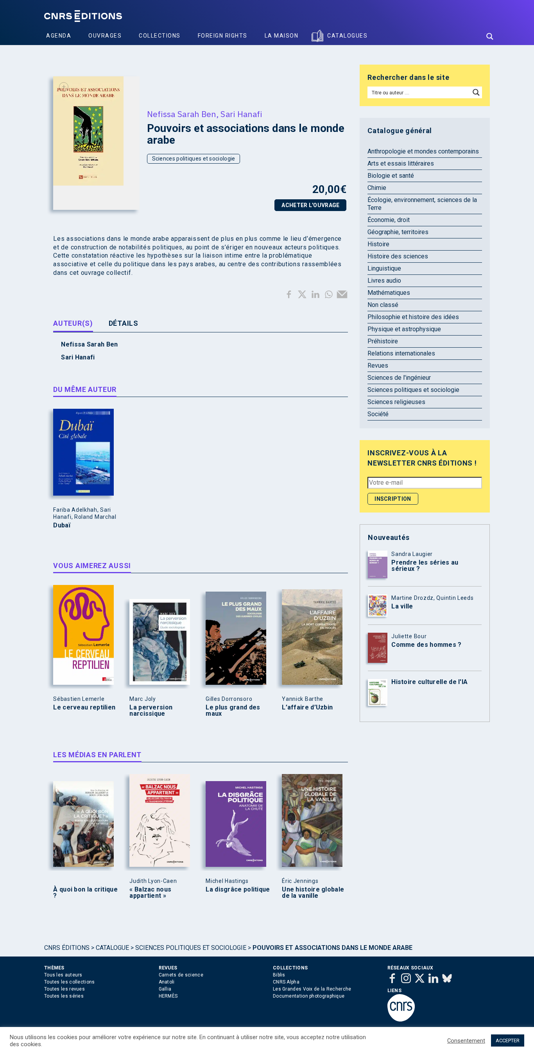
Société (378, 414)
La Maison (282, 35)
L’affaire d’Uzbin (307, 707)
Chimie (376, 187)
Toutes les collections (69, 982)
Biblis (279, 975)
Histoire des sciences (397, 256)
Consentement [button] (466, 1040)
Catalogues (347, 35)
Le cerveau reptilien (84, 707)
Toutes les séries (64, 996)
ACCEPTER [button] (508, 1040)
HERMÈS (168, 996)
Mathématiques (388, 292)
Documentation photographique (308, 996)
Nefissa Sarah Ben (181, 113)
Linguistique (384, 268)
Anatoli (167, 982)
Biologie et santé (390, 175)
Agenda (58, 35)
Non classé (382, 305)
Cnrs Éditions (67, 947)
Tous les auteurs (63, 975)
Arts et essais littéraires (400, 163)
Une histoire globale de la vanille (313, 892)
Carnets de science (181, 975)
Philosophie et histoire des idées (413, 317)
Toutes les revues (64, 989)
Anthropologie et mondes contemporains (423, 151)
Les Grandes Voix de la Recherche (312, 989)
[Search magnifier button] (490, 36)
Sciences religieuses (396, 402)
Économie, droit (388, 220)
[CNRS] (401, 1020)
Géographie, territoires (397, 232)
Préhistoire (382, 341)
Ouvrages (105, 35)
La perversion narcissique (150, 710)
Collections (160, 35)
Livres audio (384, 280)
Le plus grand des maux (233, 710)
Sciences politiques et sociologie (193, 158)
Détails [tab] (123, 323)
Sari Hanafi (241, 113)
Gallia (165, 989)
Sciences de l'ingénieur (399, 377)
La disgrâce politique (238, 889)
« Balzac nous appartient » (150, 892)
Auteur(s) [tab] (73, 323)
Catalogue (112, 947)
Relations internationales (401, 353)
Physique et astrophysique (404, 329)
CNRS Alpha (286, 982)
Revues (377, 365)
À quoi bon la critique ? (85, 892)
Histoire (378, 244)
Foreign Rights (222, 35)
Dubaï (61, 525)
